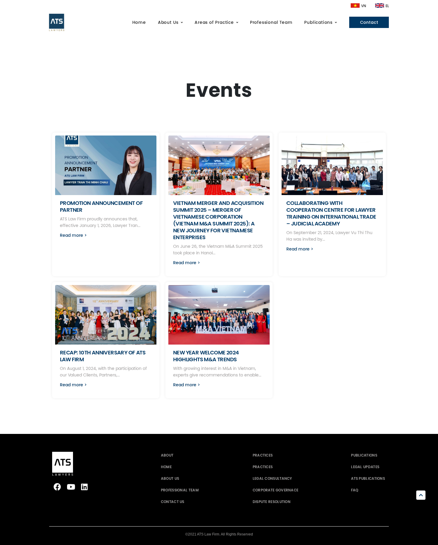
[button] (73, 237)
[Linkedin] (84, 487)
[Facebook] (57, 487)
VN (363, 6)
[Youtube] (71, 487)
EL (387, 6)
